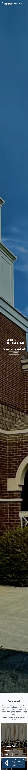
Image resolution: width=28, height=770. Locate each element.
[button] (25, 3)
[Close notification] (23, 759)
